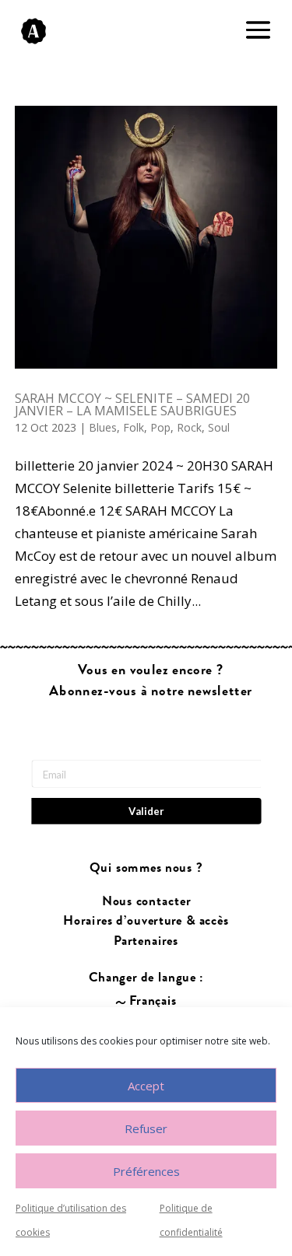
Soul (219, 427)
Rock (189, 427)
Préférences (146, 1171)
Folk (133, 427)
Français (153, 1001)
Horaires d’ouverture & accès (146, 921)
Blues (103, 427)
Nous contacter (145, 901)
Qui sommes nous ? (146, 868)
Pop (160, 427)
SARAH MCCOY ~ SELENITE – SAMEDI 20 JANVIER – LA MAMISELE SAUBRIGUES (132, 404)
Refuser (146, 1128)
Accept (146, 1085)
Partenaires (146, 940)
